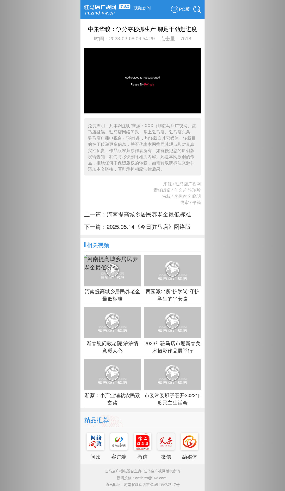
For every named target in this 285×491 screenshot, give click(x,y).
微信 (142, 456)
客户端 (118, 456)
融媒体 (189, 456)
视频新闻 (142, 7)
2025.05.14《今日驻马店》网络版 (149, 226)
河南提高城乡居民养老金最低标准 (149, 214)
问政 (95, 456)
